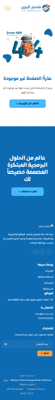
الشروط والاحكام (15, 389)
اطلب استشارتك (29, 191)
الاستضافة (48, 289)
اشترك (46, 353)
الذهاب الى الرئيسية (29, 103)
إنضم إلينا (48, 283)
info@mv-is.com (44, 314)
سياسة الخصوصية (36, 389)
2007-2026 (27, 393)
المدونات (49, 271)
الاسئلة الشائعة (45, 277)
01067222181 (45, 318)
